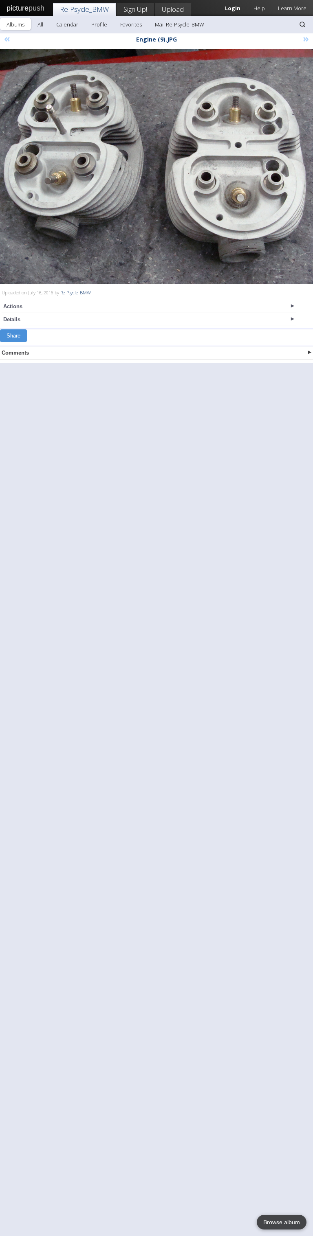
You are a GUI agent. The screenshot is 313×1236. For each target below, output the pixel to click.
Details (11, 319)
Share (13, 336)
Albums (15, 24)
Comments (15, 353)
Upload (173, 9)
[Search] (302, 24)
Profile (99, 24)
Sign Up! (135, 9)
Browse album (281, 1222)
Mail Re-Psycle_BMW (179, 24)
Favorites (131, 24)
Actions (12, 306)
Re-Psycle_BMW (84, 9)
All (40, 24)
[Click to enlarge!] (156, 166)
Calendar (67, 24)
